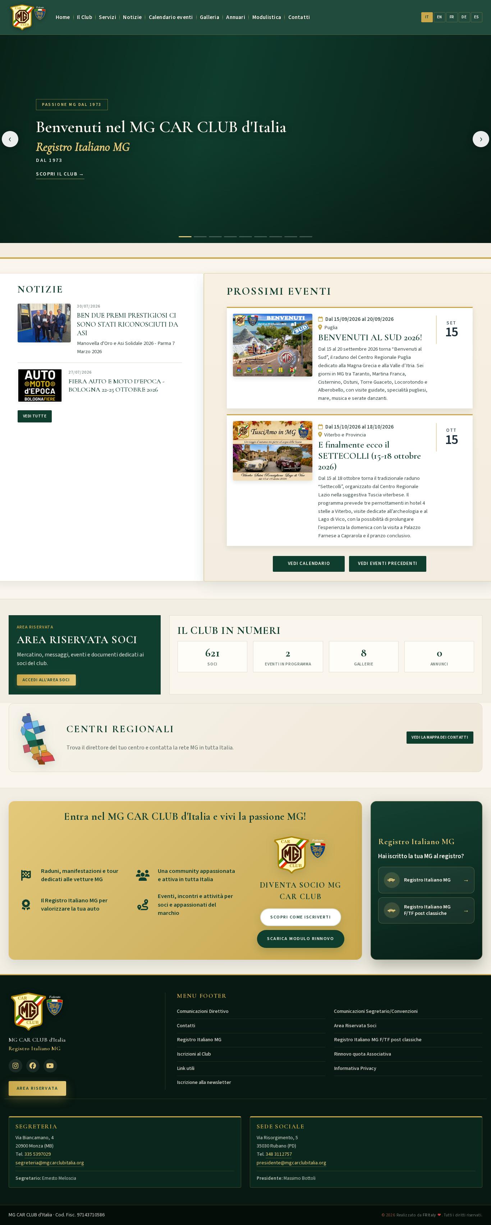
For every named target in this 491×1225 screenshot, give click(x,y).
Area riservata (37, 1088)
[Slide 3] (215, 236)
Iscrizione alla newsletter (204, 1082)
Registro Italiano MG (199, 1039)
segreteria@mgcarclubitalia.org (49, 1162)
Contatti (299, 17)
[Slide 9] (305, 236)
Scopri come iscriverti (300, 917)
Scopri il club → (60, 173)
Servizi (107, 17)
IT (427, 17)
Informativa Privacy (355, 1068)
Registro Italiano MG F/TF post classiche (378, 1039)
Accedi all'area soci (46, 680)
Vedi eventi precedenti (387, 563)
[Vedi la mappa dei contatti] (37, 738)
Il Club (84, 17)
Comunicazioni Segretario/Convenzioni (376, 1011)
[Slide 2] (200, 236)
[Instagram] (15, 1066)
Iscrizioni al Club (194, 1054)
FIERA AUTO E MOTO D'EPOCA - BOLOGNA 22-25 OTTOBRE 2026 (116, 385)
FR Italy (429, 1215)
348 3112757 (279, 1154)
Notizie (132, 17)
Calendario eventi (171, 17)
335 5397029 (37, 1154)
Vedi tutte (35, 416)
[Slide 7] (275, 236)
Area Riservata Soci (355, 1025)
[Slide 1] (185, 236)
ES (476, 17)
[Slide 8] (290, 236)
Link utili (185, 1068)
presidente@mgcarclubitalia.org (291, 1162)
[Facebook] (33, 1066)
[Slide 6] (260, 236)
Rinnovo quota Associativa (362, 1054)
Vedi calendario (309, 563)
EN (439, 17)
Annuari (235, 17)
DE (464, 17)
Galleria (209, 17)
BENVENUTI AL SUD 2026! (370, 337)
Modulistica (266, 17)
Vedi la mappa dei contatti (440, 737)
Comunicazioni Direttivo (203, 1011)
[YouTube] (50, 1066)
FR (452, 17)
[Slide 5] (245, 236)
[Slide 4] (230, 236)
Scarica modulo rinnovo (300, 938)
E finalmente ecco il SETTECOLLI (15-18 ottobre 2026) (369, 456)
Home (63, 17)
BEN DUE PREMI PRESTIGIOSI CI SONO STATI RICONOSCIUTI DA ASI (127, 325)
